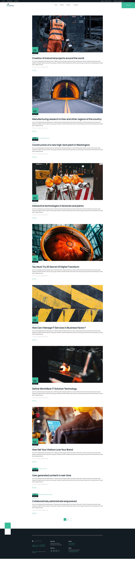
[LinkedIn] (130, 1)
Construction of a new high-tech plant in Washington (61, 144)
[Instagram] (132, 1)
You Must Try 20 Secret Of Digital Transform (55, 266)
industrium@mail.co (120, 1)
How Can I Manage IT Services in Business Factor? (59, 327)
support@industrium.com (73, 551)
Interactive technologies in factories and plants (58, 205)
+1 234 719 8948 (72, 543)
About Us (62, 4)
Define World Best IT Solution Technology (54, 388)
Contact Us (76, 4)
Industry (34, 55)
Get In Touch (128, 5)
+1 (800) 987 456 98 (107, 1)
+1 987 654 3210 (72, 544)
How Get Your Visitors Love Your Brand (52, 449)
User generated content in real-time (51, 475)
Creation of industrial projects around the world (58, 58)
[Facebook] (128, 1)
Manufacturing (44, 67)
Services (3, 1)
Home (56, 4)
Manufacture (35, 116)
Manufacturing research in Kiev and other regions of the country (67, 119)
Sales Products (9, 1)
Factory (35, 67)
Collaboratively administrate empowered (54, 501)
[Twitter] (126, 1)
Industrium (36, 551)
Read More (34, 70)
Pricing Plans (16, 1)
